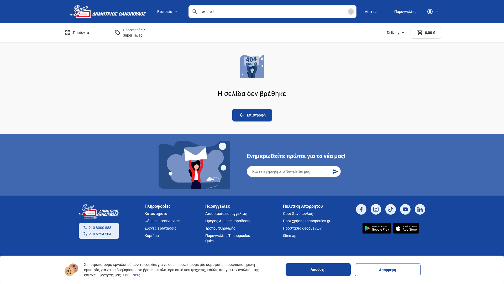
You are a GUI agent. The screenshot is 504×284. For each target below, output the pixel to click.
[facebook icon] (361, 209)
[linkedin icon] (420, 209)
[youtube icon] (405, 209)
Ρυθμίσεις (131, 275)
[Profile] (432, 11)
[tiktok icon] (390, 209)
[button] (351, 12)
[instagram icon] (376, 209)
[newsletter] (335, 171)
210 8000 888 (100, 228)
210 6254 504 (100, 234)
